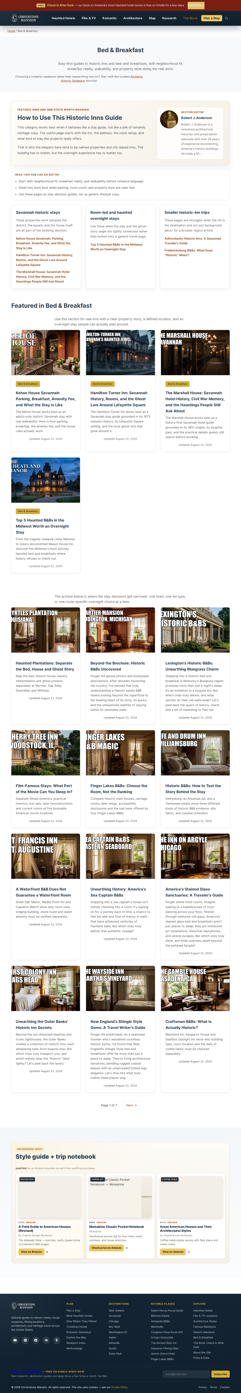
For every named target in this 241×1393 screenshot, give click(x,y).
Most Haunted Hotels (79, 1315)
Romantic (109, 18)
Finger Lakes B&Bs (162, 1359)
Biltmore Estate (160, 1315)
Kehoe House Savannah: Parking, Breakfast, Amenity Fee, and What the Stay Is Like (43, 243)
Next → (131, 1105)
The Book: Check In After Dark (208, 1345)
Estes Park (115, 1353)
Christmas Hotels (76, 1326)
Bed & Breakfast (203, 1337)
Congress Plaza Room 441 (167, 1332)
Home (11, 31)
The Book (190, 18)
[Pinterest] (25, 1340)
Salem (112, 1337)
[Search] (226, 18)
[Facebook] (36, 1340)
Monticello (157, 1326)
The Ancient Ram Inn (163, 1342)
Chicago (114, 1321)
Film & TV (89, 18)
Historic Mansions (204, 1332)
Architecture (133, 18)
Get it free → (196, 5)
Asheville (114, 1342)
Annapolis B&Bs (160, 1321)
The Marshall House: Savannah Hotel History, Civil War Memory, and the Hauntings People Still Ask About (42, 276)
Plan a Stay (212, 18)
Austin (112, 1348)
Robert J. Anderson (196, 118)
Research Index (75, 1342)
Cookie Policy (119, 1387)
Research (169, 18)
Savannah (115, 1315)
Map (152, 18)
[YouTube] (15, 1340)
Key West (114, 1326)
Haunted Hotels (63, 18)
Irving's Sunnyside (162, 1337)
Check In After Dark (26, 1371)
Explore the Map (76, 1337)
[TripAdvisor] (46, 1340)
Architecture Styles (205, 1321)
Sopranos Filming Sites (164, 1348)
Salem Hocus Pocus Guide (167, 1310)
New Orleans (116, 1310)
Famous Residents (204, 1326)
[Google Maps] (56, 1340)
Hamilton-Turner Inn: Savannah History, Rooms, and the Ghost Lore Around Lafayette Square (44, 260)
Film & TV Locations (205, 1315)
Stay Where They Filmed (81, 1321)
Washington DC (118, 1332)
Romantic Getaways (78, 1332)
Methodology (74, 1348)
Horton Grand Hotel (163, 1353)
